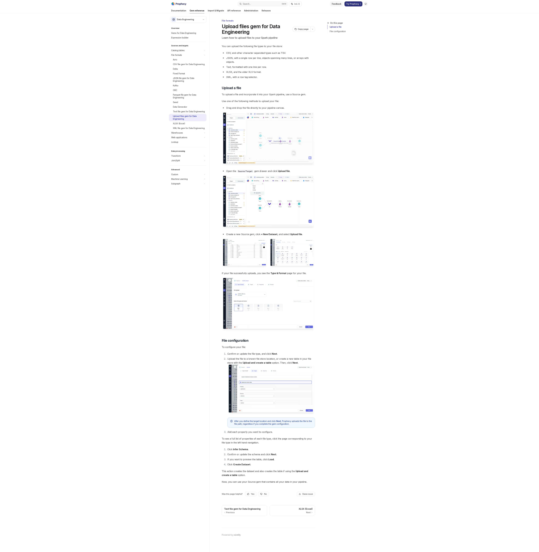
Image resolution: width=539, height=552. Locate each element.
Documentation (178, 10)
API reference (234, 10)
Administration (251, 10)
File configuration (338, 31)
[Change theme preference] (366, 4)
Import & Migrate (216, 10)
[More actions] (312, 29)
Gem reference (197, 10)
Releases (266, 10)
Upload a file (336, 27)
